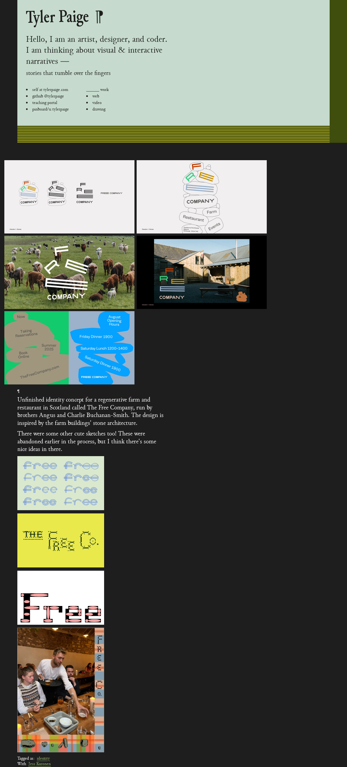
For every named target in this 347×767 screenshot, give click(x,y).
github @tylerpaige (48, 96)
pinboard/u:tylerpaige (50, 109)
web (95, 96)
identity (43, 758)
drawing (98, 109)
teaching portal (44, 102)
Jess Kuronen (39, 763)
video (97, 102)
